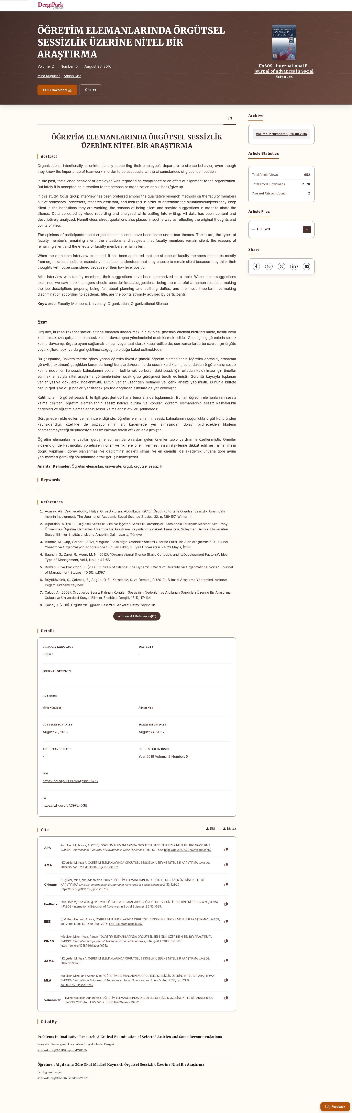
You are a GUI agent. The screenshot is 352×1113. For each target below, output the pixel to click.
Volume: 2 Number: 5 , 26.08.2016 (281, 134)
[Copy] (226, 850)
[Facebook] (256, 266)
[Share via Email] (306, 266)
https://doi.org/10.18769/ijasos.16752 (70, 781)
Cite (88, 90)
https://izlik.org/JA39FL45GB (65, 805)
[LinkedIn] (294, 266)
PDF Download (55, 90)
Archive (255, 115)
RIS (212, 828)
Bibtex (231, 828)
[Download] (307, 229)
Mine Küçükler (48, 76)
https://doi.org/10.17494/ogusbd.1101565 (62, 1050)
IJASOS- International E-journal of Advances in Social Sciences (284, 71)
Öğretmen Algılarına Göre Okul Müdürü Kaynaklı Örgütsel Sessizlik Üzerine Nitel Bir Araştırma (120, 1064)
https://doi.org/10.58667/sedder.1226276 (62, 1078)
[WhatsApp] (269, 266)
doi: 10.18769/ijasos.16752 (126, 923)
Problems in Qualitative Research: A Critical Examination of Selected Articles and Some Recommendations (129, 1037)
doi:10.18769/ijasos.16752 (101, 867)
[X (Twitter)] (281, 266)
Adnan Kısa (72, 76)
